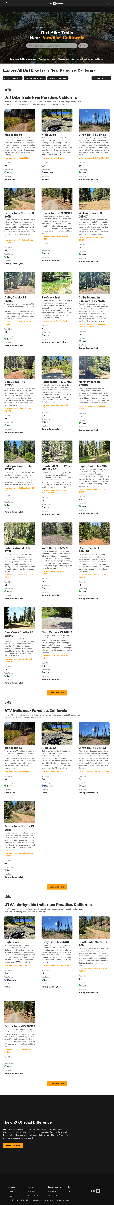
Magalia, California (66, 59)
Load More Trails (57, 693)
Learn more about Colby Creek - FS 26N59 (20, 311)
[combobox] (53, 46)
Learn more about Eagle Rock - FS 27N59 (94, 478)
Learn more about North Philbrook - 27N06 (94, 395)
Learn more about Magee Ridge (20, 145)
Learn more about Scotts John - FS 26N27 (57, 227)
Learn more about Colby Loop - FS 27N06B (20, 395)
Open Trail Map (13, 1145)
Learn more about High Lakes (57, 145)
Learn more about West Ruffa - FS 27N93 (57, 561)
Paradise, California (47, 59)
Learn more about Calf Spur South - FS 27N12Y (20, 478)
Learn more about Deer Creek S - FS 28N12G (94, 561)
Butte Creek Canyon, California (90, 59)
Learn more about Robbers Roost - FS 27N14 (20, 561)
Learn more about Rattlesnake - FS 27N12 (57, 395)
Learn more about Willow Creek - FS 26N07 (94, 227)
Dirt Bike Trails (37, 28)
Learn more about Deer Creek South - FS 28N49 (20, 646)
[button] (12, 78)
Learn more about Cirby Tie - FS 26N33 (94, 145)
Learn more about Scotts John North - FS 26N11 (20, 227)
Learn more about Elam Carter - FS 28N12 (57, 646)
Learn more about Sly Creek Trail (57, 311)
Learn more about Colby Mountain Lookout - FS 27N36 (94, 311)
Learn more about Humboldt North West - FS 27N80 (57, 478)
